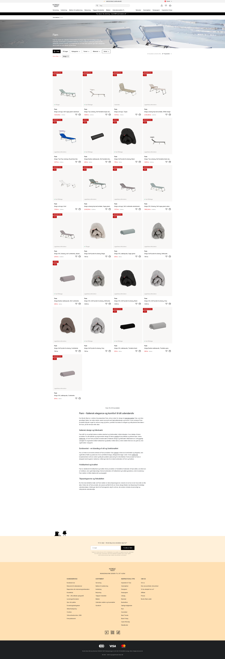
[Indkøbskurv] (170, 5)
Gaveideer (124, 612)
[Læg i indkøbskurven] (80, 114)
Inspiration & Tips (126, 582)
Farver (85, 51)
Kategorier (75, 51)
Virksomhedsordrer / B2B (74, 615)
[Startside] (56, 5)
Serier (105, 51)
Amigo (65, 56)
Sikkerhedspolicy (72, 609)
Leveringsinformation (73, 599)
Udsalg (123, 595)
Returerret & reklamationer (74, 586)
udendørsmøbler (129, 418)
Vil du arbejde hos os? (147, 589)
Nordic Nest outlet (146, 599)
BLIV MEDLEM (108, 1)
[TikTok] (118, 632)
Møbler (108, 10)
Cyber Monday (125, 622)
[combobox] (168, 1)
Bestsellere (124, 602)
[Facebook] (107, 632)
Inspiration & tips (167, 10)
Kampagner (156, 10)
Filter (57, 51)
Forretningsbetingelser (73, 605)
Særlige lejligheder (126, 605)
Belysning (88, 10)
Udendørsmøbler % (118, 10)
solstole (116, 436)
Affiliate (143, 592)
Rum (122, 609)
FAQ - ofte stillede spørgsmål (75, 595)
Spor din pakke (71, 602)
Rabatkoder (124, 625)
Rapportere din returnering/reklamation (78, 589)
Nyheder (138, 10)
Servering (56, 10)
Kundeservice (71, 582)
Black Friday (124, 618)
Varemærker (147, 10)
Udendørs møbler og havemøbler (105, 602)
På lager (65, 51)
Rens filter (56, 56)
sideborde (82, 438)
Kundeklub (70, 592)
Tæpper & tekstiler (98, 10)
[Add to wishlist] (76, 114)
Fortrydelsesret (71, 618)
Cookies (69, 612)
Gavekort (98, 605)
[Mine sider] (162, 5)
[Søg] (97, 5)
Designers (124, 589)
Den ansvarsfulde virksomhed (149, 586)
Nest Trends (124, 615)
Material (95, 51)
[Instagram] (112, 632)
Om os (143, 582)
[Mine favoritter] (166, 5)
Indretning (64, 10)
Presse (143, 595)
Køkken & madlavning (75, 10)
